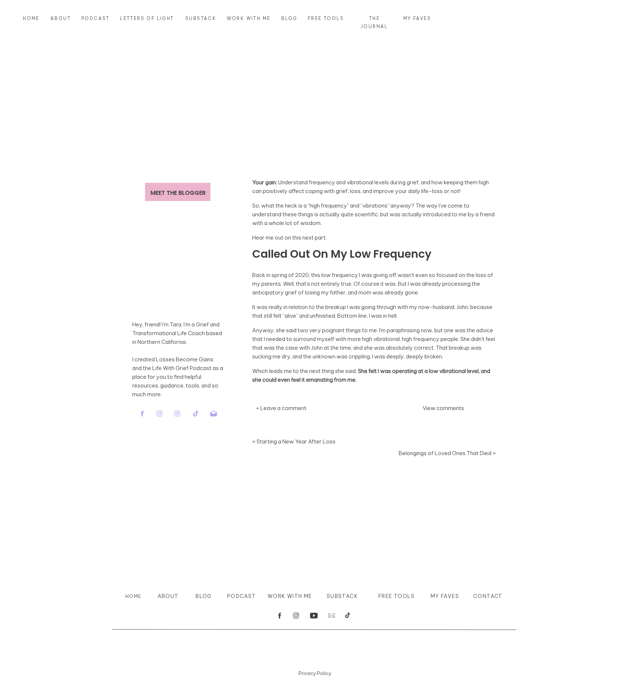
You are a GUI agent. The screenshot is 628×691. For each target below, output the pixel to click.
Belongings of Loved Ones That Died (445, 453)
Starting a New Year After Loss (296, 441)
